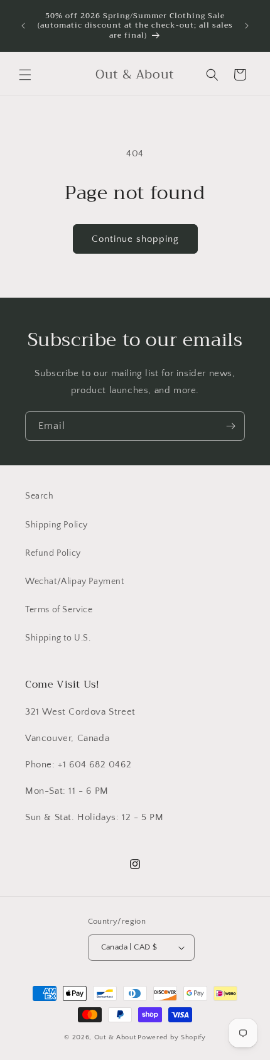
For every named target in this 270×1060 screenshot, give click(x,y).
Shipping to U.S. (58, 638)
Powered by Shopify (172, 1037)
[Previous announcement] (23, 26)
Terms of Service (59, 610)
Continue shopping (135, 239)
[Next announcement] (247, 26)
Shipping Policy (56, 525)
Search (39, 496)
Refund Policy (53, 553)
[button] (25, 75)
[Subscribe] (230, 426)
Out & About (115, 1037)
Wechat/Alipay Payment (74, 581)
